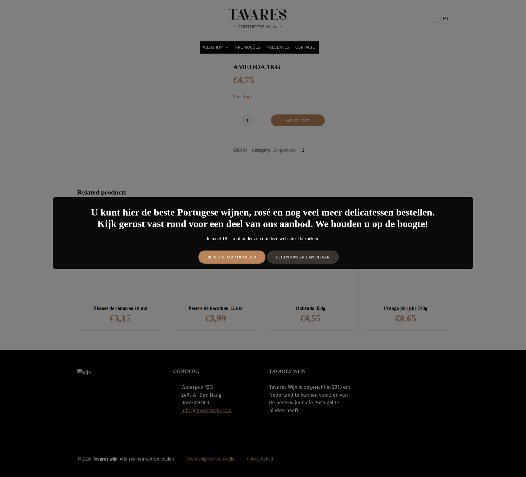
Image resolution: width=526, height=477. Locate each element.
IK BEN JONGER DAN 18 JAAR (303, 257)
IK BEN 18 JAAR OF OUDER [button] (232, 257)
